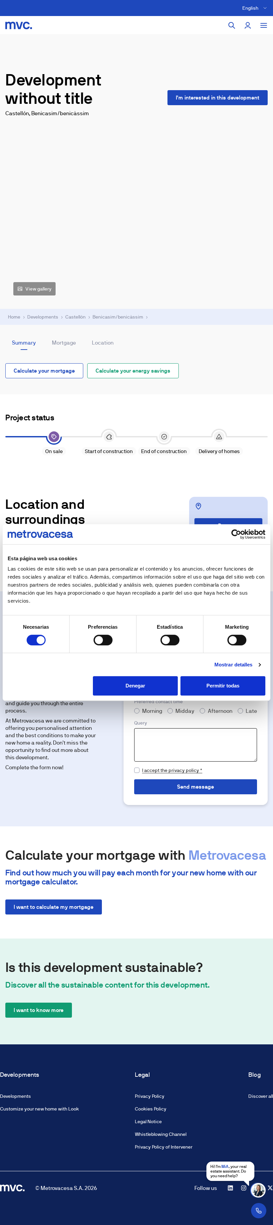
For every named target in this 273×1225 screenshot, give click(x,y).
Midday (184, 711)
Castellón (75, 317)
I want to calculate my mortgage (54, 907)
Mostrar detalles (233, 664)
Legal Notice (148, 1121)
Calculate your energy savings (133, 371)
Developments (42, 317)
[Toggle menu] (264, 25)
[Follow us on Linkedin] (230, 1188)
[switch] (103, 640)
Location (103, 343)
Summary (24, 343)
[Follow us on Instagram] (243, 1188)
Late (251, 711)
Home (14, 317)
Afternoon (220, 711)
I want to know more (39, 1010)
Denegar (135, 685)
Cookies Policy (150, 1108)
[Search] (232, 25)
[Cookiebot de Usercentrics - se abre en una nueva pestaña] (236, 534)
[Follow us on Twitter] (270, 1188)
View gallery (38, 288)
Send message (195, 787)
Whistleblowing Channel (160, 1134)
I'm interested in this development (217, 97)
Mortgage (64, 343)
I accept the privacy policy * (172, 770)
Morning (152, 711)
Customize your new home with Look (39, 1108)
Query (140, 723)
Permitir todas (222, 685)
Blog (254, 1074)
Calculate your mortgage (44, 371)
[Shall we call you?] (258, 1210)
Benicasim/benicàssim (118, 317)
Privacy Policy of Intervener (163, 1147)
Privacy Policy (149, 1096)
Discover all (260, 1096)
